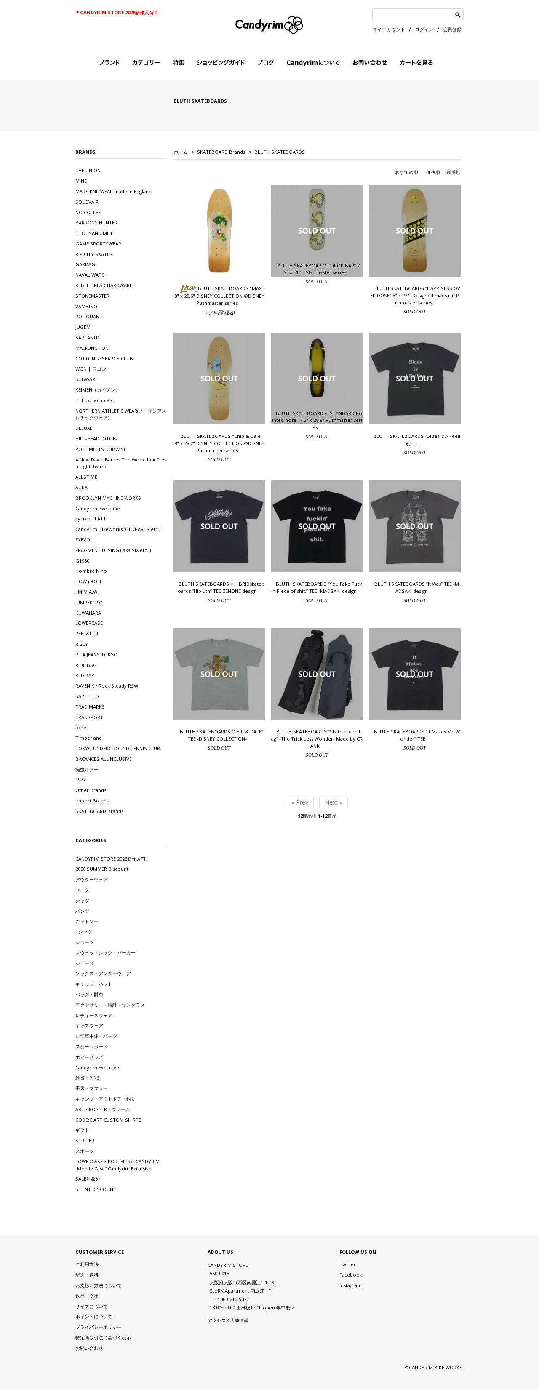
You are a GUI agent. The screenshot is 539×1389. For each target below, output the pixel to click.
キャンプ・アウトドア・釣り (105, 1099)
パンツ (82, 911)
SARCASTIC (87, 337)
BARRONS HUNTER (96, 222)
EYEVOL (84, 539)
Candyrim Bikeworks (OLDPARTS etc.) (117, 529)
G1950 (82, 560)
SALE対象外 (87, 1179)
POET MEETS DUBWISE (100, 449)
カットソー (87, 921)
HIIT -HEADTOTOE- (96, 438)
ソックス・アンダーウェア (103, 973)
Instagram (350, 1285)
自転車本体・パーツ (96, 1036)
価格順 (433, 172)
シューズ (84, 963)
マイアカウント (389, 29)
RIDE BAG (86, 665)
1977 (80, 779)
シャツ (82, 900)
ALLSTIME (86, 477)
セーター (84, 890)
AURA (81, 487)
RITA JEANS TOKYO (96, 654)
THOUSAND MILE (94, 233)
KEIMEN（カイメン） (97, 390)
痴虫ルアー (87, 769)
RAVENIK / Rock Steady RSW (106, 686)
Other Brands (90, 790)
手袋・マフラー (91, 1088)
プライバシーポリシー (98, 1327)
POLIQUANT (88, 316)
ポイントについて (93, 1316)
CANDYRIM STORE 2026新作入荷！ (112, 859)
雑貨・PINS (87, 1077)
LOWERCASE (89, 623)
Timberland (88, 738)
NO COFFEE (88, 212)
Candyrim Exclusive (97, 1067)
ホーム (181, 152)
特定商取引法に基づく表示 (103, 1337)
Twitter (347, 1264)
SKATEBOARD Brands (221, 152)
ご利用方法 (87, 1264)
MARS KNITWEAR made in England (113, 191)
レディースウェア (93, 1015)
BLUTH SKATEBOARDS (279, 152)
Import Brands (92, 800)
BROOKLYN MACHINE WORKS (108, 498)
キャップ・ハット (93, 984)
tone (80, 727)
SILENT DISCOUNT (95, 1189)
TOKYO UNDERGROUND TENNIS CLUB (117, 748)
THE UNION (88, 170)
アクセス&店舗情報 (228, 1320)
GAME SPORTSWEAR (98, 243)
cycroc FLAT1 (90, 518)
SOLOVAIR (87, 202)
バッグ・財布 (89, 994)
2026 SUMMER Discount (101, 869)
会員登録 (452, 29)
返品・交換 (87, 1296)
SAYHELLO (87, 696)
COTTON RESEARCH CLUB (104, 358)
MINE (81, 181)
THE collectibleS (93, 400)
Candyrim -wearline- (98, 508)
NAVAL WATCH (91, 275)
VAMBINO (86, 306)
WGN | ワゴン (90, 368)
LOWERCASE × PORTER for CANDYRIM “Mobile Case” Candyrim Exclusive (117, 1165)
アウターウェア (91, 879)
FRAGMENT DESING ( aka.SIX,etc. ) (113, 550)
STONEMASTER (92, 296)
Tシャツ (83, 931)
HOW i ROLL (88, 581)
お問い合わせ (89, 1348)
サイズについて (91, 1306)
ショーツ (84, 942)
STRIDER (84, 1140)
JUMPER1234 (89, 602)
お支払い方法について (98, 1285)
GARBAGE (86, 264)
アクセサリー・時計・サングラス (110, 1005)
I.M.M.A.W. (87, 592)
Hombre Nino (91, 571)
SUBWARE (86, 379)
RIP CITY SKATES (93, 254)
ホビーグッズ (89, 1057)
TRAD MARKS (90, 707)
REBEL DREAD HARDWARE (103, 285)
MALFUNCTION (92, 348)
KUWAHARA (88, 613)
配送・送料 (87, 1275)
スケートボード (91, 1046)
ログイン (424, 29)
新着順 (454, 172)
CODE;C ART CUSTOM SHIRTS (108, 1120)
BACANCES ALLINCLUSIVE (103, 759)
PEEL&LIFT (87, 633)
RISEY (81, 644)
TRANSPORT (89, 717)
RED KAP (84, 675)
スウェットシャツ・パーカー (105, 952)
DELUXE (83, 428)
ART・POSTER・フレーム (102, 1109)
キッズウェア (89, 1025)
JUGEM (83, 327)
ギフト (82, 1130)
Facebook (350, 1275)
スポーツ (84, 1151)
